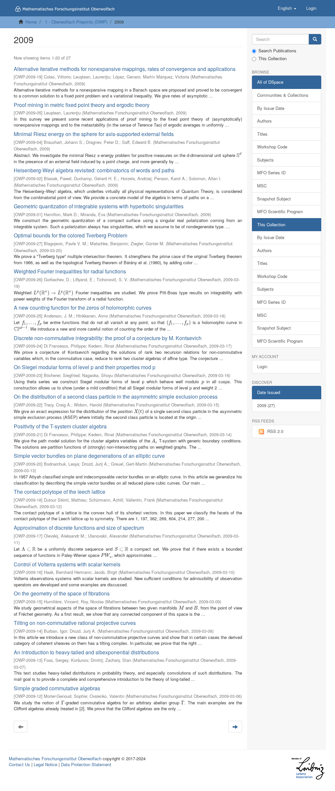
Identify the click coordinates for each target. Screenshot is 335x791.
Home (31, 22)
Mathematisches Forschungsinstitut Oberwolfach (55, 758)
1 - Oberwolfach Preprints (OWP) (76, 22)
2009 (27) (266, 405)
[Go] (315, 39)
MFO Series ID (271, 172)
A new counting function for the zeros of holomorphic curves (82, 307)
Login (262, 366)
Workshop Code (272, 147)
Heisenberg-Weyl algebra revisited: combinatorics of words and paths (94, 170)
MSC (262, 185)
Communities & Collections (283, 95)
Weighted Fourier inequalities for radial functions (70, 271)
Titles (262, 134)
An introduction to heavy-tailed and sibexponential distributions (86, 652)
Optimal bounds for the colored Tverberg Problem (70, 235)
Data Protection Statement (86, 764)
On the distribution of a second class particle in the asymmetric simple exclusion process (116, 396)
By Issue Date (270, 108)
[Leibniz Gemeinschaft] (307, 768)
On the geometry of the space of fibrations (62, 593)
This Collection (272, 58)
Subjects (265, 160)
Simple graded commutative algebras (57, 688)
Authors (264, 121)
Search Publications (277, 51)
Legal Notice (45, 764)
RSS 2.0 (275, 431)
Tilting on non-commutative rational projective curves (75, 623)
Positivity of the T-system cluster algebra (60, 426)
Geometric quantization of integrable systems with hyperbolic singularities (99, 206)
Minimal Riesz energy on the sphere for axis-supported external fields (94, 134)
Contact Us (19, 764)
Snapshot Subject (274, 199)
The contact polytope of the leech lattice (59, 491)
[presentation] (98, 155)
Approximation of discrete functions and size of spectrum (79, 527)
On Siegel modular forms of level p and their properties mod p (84, 367)
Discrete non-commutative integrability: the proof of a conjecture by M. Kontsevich (108, 338)
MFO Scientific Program (280, 211)
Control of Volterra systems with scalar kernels (67, 564)
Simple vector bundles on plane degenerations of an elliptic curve (89, 455)
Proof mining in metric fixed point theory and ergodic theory (82, 105)
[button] (287, 8)
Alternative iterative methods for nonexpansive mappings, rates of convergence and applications (125, 69)
